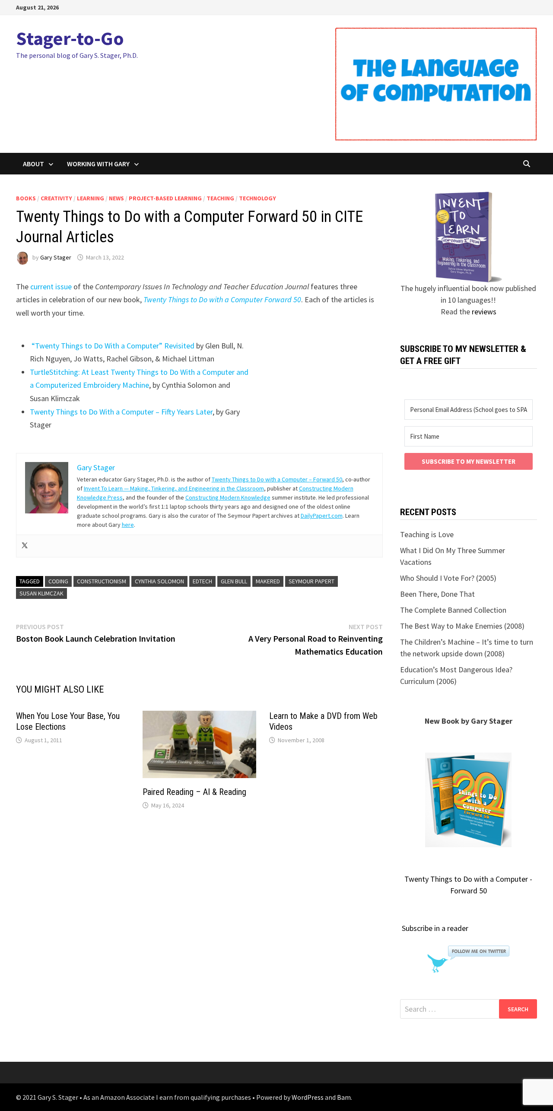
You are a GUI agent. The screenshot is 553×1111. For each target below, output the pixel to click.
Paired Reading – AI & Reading (194, 792)
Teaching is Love (427, 534)
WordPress (308, 1097)
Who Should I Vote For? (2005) (448, 578)
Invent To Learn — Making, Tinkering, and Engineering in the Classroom (174, 488)
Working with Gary (98, 163)
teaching (220, 198)
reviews (484, 312)
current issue (51, 286)
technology (257, 198)
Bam (344, 1097)
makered (268, 581)
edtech (202, 581)
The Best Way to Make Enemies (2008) (462, 626)
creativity (56, 198)
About (33, 163)
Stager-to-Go (70, 38)
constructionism (101, 581)
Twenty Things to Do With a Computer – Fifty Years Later (121, 412)
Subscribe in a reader (435, 928)
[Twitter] (25, 546)
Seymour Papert (311, 581)
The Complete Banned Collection (453, 610)
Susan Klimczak (41, 593)
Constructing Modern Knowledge (227, 497)
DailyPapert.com (322, 515)
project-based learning (165, 198)
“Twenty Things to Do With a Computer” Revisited (113, 346)
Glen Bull (234, 581)
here (128, 525)
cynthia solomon (159, 581)
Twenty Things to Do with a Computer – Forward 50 (277, 479)
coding (58, 581)
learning (90, 198)
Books (26, 198)
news (116, 198)
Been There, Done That (437, 594)
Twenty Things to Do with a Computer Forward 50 (222, 299)
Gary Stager (55, 257)
